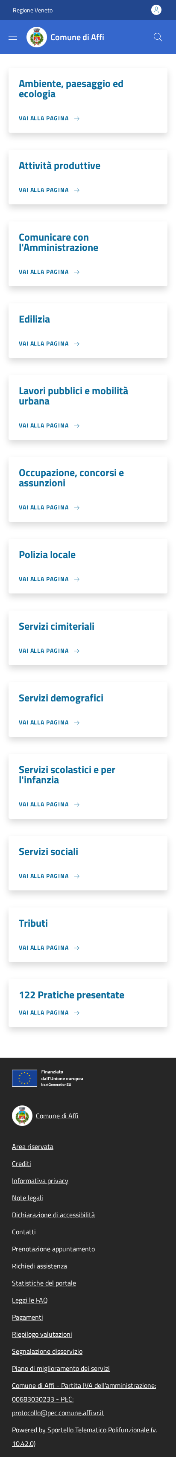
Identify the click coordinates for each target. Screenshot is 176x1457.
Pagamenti (27, 1317)
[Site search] (158, 37)
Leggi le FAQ (30, 1300)
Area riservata (32, 1146)
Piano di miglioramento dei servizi (61, 1368)
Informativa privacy (40, 1180)
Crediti (21, 1163)
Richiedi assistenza (39, 1266)
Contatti (24, 1232)
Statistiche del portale (44, 1283)
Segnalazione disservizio (47, 1351)
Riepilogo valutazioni (42, 1334)
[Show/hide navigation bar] (13, 36)
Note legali (27, 1197)
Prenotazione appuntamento (53, 1249)
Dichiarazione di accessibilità (53, 1215)
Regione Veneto (33, 10)
